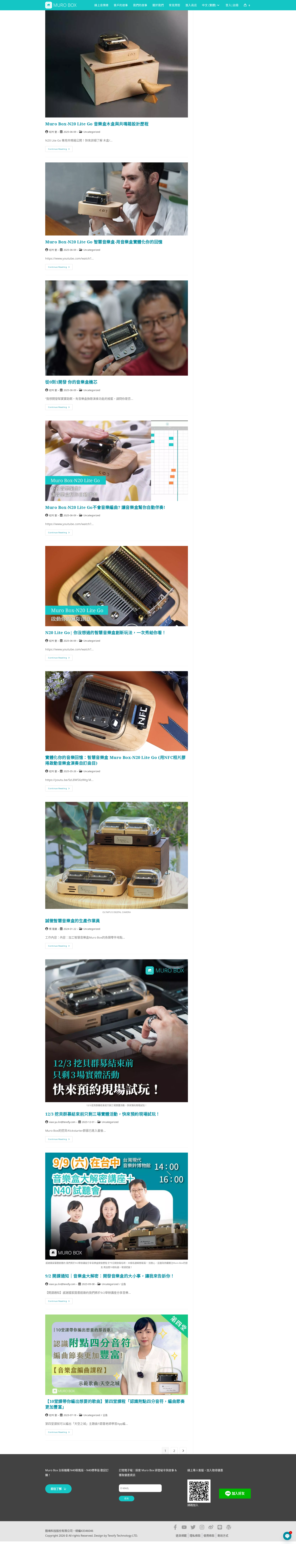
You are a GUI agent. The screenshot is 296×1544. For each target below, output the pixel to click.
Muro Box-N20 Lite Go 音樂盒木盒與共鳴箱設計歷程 (97, 124)
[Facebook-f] (175, 1527)
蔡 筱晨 (53, 928)
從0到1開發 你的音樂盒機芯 (71, 382)
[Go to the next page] (183, 1450)
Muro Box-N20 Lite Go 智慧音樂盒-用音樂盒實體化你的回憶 (104, 242)
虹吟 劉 (53, 131)
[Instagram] (202, 1527)
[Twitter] (193, 1527)
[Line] (219, 1527)
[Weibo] (210, 1527)
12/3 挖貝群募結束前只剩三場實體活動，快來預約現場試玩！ (102, 1114)
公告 (123, 1284)
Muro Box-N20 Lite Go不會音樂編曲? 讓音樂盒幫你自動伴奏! (105, 507)
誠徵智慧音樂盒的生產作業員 (72, 920)
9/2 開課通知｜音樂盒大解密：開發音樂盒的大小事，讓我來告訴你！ (110, 1276)
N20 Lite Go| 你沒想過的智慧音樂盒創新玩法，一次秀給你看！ (105, 632)
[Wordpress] (228, 1527)
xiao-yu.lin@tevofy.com (62, 1122)
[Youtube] (184, 1527)
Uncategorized (91, 131)
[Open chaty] (287, 1536)
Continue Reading (60, 148)
